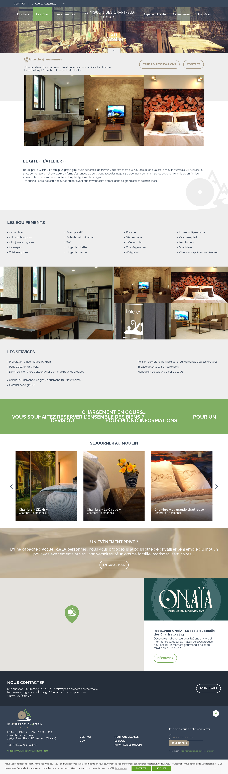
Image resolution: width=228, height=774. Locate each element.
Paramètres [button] (121, 768)
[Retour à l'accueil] (110, 14)
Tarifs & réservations (159, 64)
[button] (71, 614)
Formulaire (208, 688)
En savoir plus (114, 565)
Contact (20, 3)
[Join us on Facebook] (63, 3)
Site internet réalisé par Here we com (197, 751)
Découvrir (165, 658)
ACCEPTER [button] (141, 768)
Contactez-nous (168, 417)
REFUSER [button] (162, 768)
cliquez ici (89, 420)
